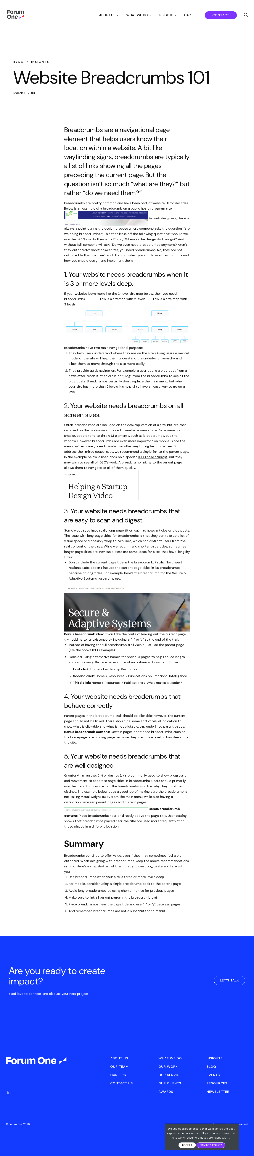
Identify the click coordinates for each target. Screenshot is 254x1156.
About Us (107, 15)
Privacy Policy (211, 1145)
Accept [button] (187, 1145)
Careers (191, 15)
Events (213, 1075)
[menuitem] (112, 15)
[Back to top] (247, 1147)
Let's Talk (229, 980)
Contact (220, 15)
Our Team (119, 1066)
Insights (166, 15)
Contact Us (121, 1083)
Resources (217, 1083)
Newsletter (218, 1091)
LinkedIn (9, 1092)
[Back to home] (36, 1064)
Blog (211, 1066)
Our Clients (169, 1083)
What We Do (137, 15)
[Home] (15, 18)
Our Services (171, 1075)
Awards (165, 1091)
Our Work (168, 1066)
